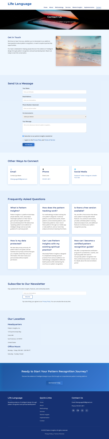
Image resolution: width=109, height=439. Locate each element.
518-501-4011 (46, 179)
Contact (98, 7)
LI (86, 410)
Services (68, 7)
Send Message (28, 144)
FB (73, 410)
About (51, 7)
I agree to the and (39, 140)
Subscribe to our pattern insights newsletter (38, 136)
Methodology (59, 7)
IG (82, 410)
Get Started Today (54, 383)
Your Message (27, 121)
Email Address (27, 96)
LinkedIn (94, 175)
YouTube (77, 177)
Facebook (77, 175)
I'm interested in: (28, 113)
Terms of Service (50, 140)
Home (45, 7)
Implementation (89, 7)
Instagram (88, 175)
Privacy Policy (37, 140)
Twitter (82, 175)
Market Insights (77, 7)
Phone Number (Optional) (31, 105)
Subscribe (27, 296)
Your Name (26, 88)
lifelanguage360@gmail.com (18, 179)
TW (78, 410)
